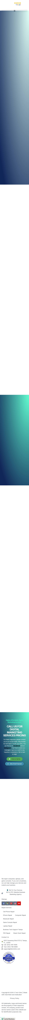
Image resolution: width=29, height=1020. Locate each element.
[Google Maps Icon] (7, 903)
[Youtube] (19, 903)
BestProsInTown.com (9, 953)
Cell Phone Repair (8, 911)
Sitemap (4, 899)
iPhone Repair (7, 915)
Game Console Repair (10, 922)
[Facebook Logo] (3, 903)
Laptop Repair (7, 926)
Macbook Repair (8, 919)
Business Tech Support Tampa (13, 929)
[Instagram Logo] (15, 903)
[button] (14, 4)
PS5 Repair (6, 933)
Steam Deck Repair (19, 933)
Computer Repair (20, 915)
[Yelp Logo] (11, 903)
